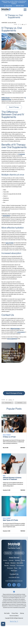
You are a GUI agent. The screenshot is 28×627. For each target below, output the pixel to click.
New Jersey (20, 563)
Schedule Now (19, 553)
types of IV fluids (9, 242)
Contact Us (8, 553)
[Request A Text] (3, 624)
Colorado (11, 560)
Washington (14, 570)
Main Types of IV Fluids (10, 520)
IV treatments (21, 154)
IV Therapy (8, 434)
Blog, (4, 434)
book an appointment (12, 338)
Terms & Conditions (14, 615)
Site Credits (7, 613)
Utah (20, 568)
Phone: (14, 577)
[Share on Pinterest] (26, 24)
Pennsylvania (20, 565)
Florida (23, 560)
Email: (14, 580)
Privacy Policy (15, 613)
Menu (25, 9)
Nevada (6, 565)
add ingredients (6, 215)
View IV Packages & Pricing (14, 393)
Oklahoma (12, 565)
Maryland (13, 563)
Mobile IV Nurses (5, 97)
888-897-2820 (20, 5)
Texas (15, 568)
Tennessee (10, 568)
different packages (15, 328)
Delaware (17, 560)
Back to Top (13, 621)
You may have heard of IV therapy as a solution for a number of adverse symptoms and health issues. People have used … (14, 525)
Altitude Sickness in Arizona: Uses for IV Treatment (12, 478)
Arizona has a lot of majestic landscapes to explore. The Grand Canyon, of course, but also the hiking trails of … (13, 484)
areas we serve (21, 332)
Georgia (7, 563)
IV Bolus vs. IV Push (9, 437)
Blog (4, 475)
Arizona (5, 560)
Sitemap (22, 613)
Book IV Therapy (14, 107)
